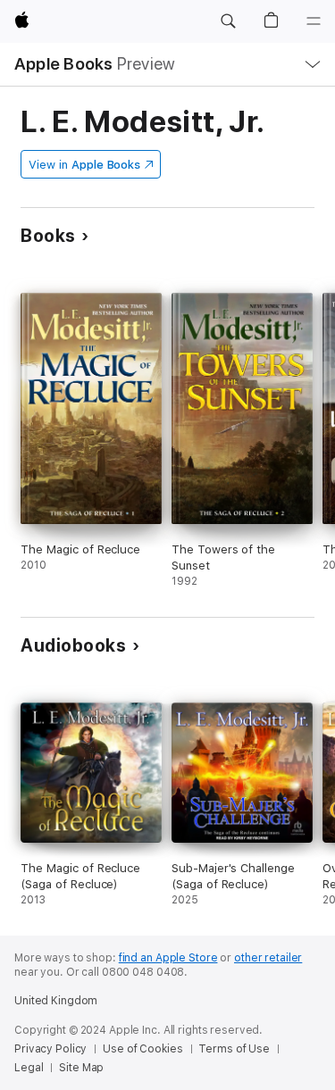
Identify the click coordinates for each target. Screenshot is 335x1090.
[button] (227, 21)
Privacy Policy (50, 1049)
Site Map (81, 1067)
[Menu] (313, 21)
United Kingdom (55, 1000)
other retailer (268, 958)
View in (84, 164)
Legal (28, 1067)
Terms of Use (234, 1049)
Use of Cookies (142, 1049)
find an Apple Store (168, 958)
